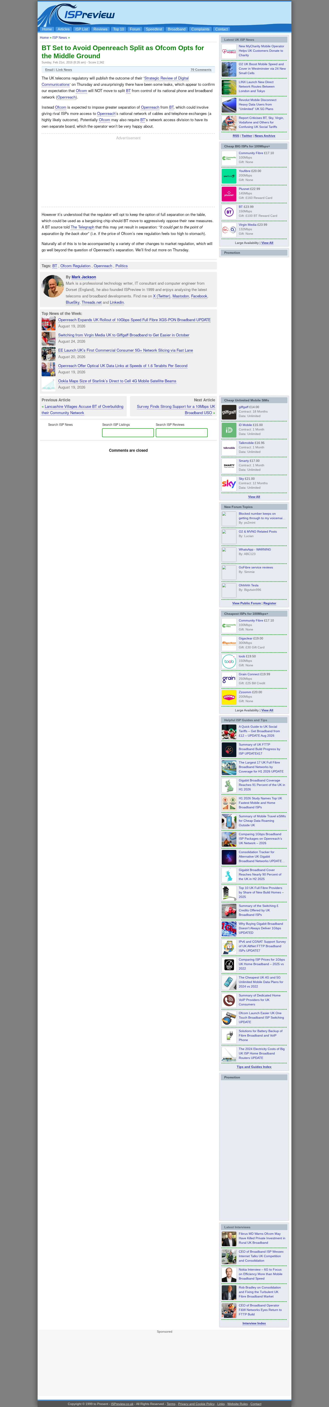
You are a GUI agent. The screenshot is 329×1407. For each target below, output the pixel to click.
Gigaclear (245, 638)
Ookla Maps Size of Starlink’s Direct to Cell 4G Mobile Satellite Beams (117, 380)
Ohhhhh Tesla (248, 585)
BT (128, 90)
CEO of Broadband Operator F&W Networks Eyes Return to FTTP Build (260, 1310)
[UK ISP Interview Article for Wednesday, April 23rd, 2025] (229, 1317)
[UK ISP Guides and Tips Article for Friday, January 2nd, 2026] (229, 881)
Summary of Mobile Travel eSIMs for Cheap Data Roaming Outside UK (262, 820)
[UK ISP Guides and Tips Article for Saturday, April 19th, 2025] (229, 971)
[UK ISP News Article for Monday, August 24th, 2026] (229, 129)
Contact (221, 29)
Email (49, 69)
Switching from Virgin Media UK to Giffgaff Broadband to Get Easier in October (123, 335)
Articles (64, 29)
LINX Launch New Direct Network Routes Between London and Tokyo (257, 86)
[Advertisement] (208, 14)
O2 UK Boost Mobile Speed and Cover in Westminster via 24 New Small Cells (262, 68)
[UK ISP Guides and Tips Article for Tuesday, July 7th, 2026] (229, 792)
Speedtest (154, 29)
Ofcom (81, 90)
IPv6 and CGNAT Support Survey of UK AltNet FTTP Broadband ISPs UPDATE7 (262, 946)
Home (47, 29)
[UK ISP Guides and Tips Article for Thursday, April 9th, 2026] (229, 827)
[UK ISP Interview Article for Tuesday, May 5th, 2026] (229, 1245)
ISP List (81, 29)
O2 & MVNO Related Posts (258, 531)
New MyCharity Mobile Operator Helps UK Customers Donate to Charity (261, 50)
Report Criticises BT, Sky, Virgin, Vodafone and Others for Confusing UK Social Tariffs (261, 122)
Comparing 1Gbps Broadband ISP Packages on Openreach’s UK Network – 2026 (260, 838)
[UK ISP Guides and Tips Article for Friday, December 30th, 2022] (229, 1006)
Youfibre (244, 171)
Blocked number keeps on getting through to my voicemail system (261, 518)
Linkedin (117, 302)
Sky (241, 478)
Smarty (244, 461)
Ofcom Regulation (75, 265)
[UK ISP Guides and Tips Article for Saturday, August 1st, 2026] (229, 774)
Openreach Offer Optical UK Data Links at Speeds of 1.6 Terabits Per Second (122, 365)
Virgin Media (247, 224)
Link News (64, 69)
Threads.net (92, 302)
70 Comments (201, 69)
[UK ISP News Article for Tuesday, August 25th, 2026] (229, 57)
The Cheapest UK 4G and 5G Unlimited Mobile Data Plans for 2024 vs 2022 (261, 982)
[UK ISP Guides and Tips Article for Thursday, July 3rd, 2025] (229, 899)
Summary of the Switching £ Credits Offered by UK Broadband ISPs (258, 910)
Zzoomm (245, 692)
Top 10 (118, 29)
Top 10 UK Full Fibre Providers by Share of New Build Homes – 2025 (261, 892)
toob (242, 656)
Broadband (177, 29)
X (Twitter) (161, 295)
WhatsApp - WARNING (255, 549)
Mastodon (181, 295)
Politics (121, 265)
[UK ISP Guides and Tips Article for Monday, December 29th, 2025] (229, 863)
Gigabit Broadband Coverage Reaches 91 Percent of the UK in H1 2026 (262, 785)
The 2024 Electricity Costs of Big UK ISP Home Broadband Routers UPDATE (262, 1053)
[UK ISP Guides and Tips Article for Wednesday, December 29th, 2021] (229, 1042)
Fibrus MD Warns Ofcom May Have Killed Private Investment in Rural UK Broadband (262, 1238)
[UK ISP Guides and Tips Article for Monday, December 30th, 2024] (229, 989)
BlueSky (72, 302)
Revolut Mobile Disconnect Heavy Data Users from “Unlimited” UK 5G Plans (257, 104)
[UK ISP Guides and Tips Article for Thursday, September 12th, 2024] (229, 1024)
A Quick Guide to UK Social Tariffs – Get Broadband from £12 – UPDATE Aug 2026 (259, 731)
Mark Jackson (84, 277)
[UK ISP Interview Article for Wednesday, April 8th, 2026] (229, 1263)
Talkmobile (246, 443)
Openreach (66, 97)
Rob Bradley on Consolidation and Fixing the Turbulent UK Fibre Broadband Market (260, 1292)
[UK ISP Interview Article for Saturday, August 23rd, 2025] (229, 1299)
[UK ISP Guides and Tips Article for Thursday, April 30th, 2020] (229, 756)
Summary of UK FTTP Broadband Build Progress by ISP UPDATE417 (259, 749)
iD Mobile (245, 425)
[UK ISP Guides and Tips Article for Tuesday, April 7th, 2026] (229, 845)
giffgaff (243, 407)
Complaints (200, 29)
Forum (135, 29)
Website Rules (237, 1404)
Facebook (199, 295)
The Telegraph (82, 227)
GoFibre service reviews (256, 567)
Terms (171, 1404)
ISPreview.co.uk (122, 1404)
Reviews (100, 29)
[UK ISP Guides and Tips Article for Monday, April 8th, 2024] (229, 953)
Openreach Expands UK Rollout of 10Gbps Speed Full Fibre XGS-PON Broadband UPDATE (134, 319)
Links (221, 1404)
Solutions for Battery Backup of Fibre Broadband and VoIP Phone (260, 1035)
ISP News (59, 37)
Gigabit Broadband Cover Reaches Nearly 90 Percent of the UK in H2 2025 (260, 874)
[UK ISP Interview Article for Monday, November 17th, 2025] (229, 1281)
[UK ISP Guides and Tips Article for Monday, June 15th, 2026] (229, 809)
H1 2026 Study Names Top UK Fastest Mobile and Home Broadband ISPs (260, 802)
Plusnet (244, 189)
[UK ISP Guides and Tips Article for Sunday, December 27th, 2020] (229, 935)
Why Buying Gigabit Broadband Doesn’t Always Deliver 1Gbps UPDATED (261, 928)
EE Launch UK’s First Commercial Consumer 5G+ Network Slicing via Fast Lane (125, 350)
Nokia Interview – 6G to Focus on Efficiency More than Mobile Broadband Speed (260, 1274)
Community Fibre (251, 153)
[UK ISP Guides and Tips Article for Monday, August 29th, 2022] (229, 738)
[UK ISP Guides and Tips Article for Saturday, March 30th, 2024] (229, 1060)
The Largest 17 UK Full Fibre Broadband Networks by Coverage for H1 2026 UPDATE (261, 767)
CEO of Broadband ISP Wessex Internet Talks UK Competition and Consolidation (261, 1256)
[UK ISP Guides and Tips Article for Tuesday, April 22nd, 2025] (229, 917)
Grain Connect (249, 674)
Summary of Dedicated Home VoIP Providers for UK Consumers (260, 1000)
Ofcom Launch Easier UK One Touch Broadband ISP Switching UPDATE (261, 1017)
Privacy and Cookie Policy (196, 1404)
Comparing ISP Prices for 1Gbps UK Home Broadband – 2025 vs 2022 (262, 964)
